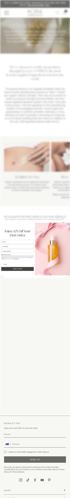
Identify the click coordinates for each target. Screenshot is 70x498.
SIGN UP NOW (17, 269)
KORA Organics (16, 258)
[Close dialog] (69, 224)
